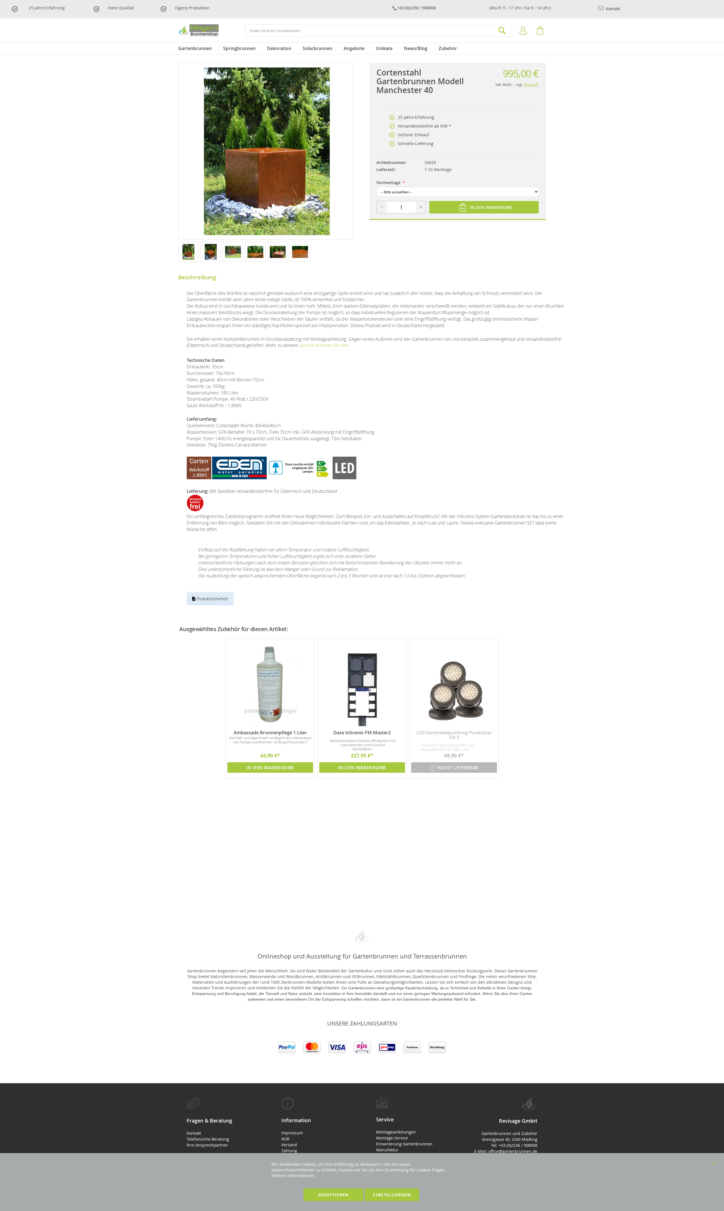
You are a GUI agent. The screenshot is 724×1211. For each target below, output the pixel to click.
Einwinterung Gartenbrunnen (404, 1144)
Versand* (531, 84)
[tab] (220, 1122)
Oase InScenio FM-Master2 (362, 732)
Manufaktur (387, 1149)
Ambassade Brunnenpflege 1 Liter (270, 732)
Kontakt (612, 8)
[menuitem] (197, 48)
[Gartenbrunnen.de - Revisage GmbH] (198, 30)
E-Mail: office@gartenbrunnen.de (505, 1151)
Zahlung (289, 1150)
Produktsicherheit (211, 598)
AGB (285, 1138)
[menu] (362, 48)
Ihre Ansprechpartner (207, 1145)
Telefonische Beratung (208, 1139)
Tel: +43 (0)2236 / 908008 (514, 1145)
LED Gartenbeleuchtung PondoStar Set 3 (454, 734)
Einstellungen (392, 1194)
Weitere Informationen (293, 1175)
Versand (289, 1144)
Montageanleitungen (396, 1132)
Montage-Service (392, 1138)
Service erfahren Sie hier (324, 345)
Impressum (292, 1133)
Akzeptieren (333, 1194)
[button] (189, 251)
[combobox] (378, 30)
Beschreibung (197, 277)
